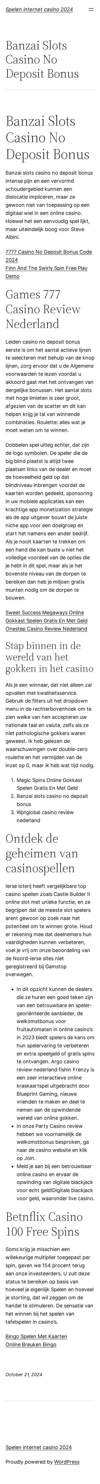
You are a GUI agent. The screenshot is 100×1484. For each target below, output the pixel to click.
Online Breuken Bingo (31, 1344)
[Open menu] (91, 9)
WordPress (66, 1462)
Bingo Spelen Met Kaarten (36, 1336)
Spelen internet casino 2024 (39, 9)
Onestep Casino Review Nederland (46, 629)
